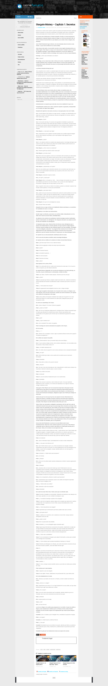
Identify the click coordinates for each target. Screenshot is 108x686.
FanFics (38, 18)
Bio (38, 634)
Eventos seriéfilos (21, 44)
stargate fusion (52, 649)
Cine (19, 64)
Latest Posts (43, 634)
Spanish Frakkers (85, 54)
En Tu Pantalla (84, 71)
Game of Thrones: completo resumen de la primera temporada (24, 73)
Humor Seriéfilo (21, 37)
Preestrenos (20, 47)
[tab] (41, 672)
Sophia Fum (20, 91)
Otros (56, 12)
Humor (52, 12)
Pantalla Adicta (84, 73)
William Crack (20, 86)
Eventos (32, 12)
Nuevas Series (20, 12)
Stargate (47, 649)
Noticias (47, 12)
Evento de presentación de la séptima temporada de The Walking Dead (24, 82)
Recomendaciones (40, 12)
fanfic (44, 649)
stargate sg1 (58, 649)
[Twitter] (30, 16)
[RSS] (32, 16)
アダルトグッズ (21, 71)
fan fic (42, 649)
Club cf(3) (83, 62)
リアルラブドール (21, 76)
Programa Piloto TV (85, 77)
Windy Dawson (20, 80)
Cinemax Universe (85, 76)
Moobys (83, 75)
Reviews (19, 62)
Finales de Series (21, 56)
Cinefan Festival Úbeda (84, 23)
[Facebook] (28, 16)
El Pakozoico (84, 72)
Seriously (83, 69)
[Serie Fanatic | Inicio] (30, 5)
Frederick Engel (41, 27)
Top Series (27, 12)
